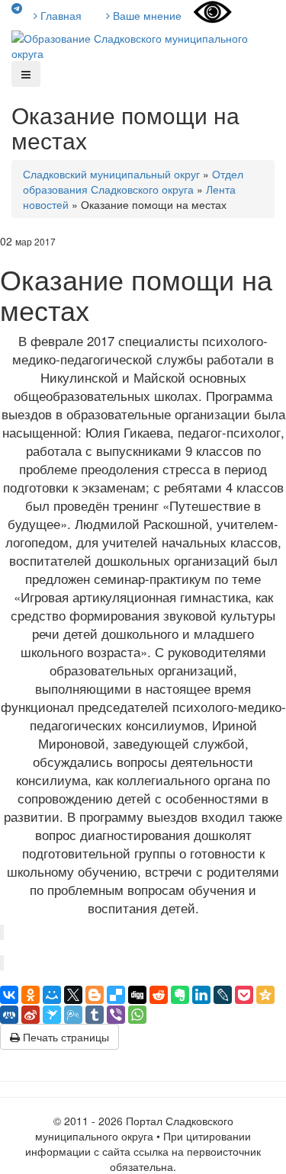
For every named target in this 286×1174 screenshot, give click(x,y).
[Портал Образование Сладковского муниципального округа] (143, 44)
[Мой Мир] (52, 995)
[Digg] (137, 995)
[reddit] (158, 995)
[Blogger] (94, 995)
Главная (59, 15)
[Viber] (116, 1015)
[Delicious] (116, 995)
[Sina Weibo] (30, 1015)
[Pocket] (244, 995)
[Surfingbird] (52, 1015)
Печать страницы (64, 1036)
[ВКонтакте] (9, 995)
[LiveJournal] (223, 995)
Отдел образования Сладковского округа (133, 181)
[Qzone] (265, 995)
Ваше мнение (146, 15)
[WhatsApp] (137, 1015)
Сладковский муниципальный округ (111, 173)
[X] (73, 995)
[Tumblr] (94, 1015)
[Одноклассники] (30, 995)
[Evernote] (180, 995)
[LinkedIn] (201, 995)
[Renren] (9, 1015)
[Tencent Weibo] (73, 1015)
